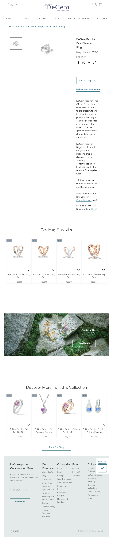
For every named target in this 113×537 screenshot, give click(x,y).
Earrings (60, 476)
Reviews (45, 493)
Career (45, 503)
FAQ (44, 476)
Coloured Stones (64, 483)
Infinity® (76, 472)
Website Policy (48, 507)
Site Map (46, 517)
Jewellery (22, 26)
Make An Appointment (87, 90)
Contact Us (47, 483)
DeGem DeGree (95, 475)
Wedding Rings (64, 479)
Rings (59, 469)
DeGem (75, 469)
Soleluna (76, 476)
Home (12, 26)
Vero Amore (93, 495)
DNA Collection (95, 492)
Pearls (59, 472)
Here (93, 209)
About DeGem (48, 472)
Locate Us (46, 480)
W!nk (90, 499)
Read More (84, 343)
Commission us (84, 200)
